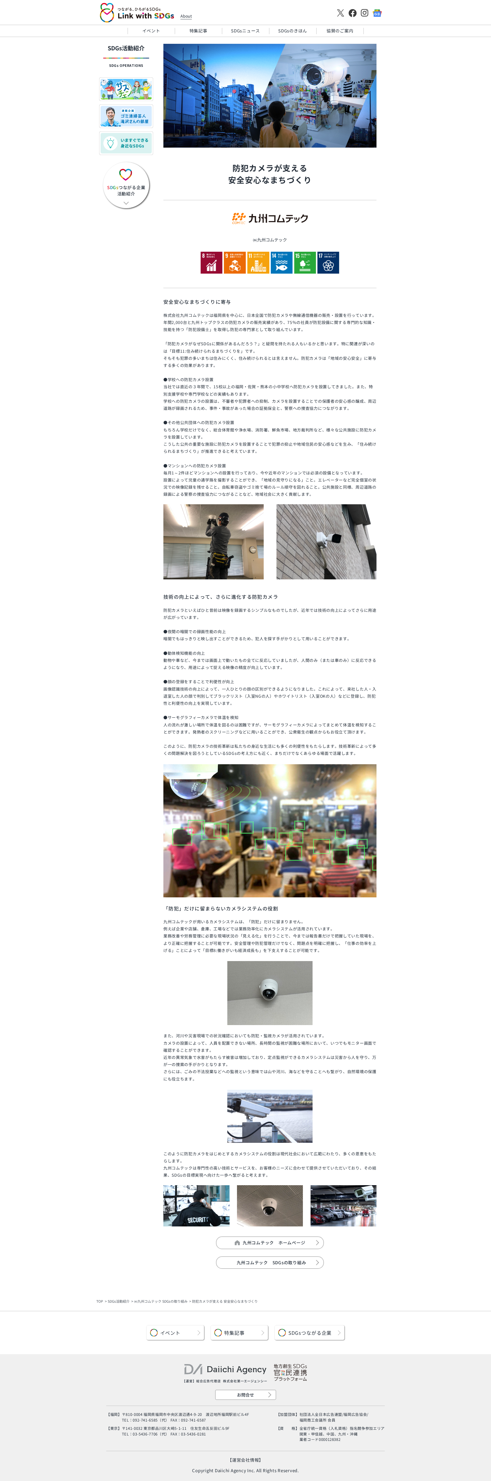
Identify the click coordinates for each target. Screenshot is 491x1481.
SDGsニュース (245, 31)
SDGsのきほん (292, 31)
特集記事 (198, 31)
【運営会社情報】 (245, 1460)
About (186, 16)
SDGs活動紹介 (119, 1301)
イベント (151, 31)
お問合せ (245, 1395)
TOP (99, 1301)
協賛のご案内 (339, 31)
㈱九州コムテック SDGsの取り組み (161, 1301)
